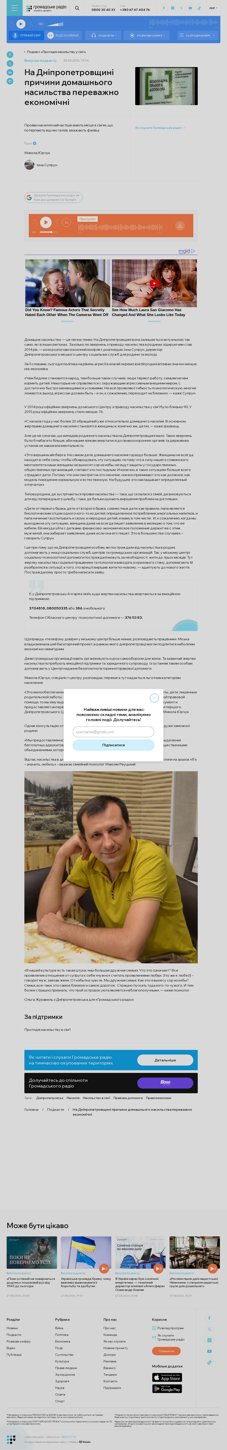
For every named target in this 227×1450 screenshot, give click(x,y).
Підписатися (113, 745)
